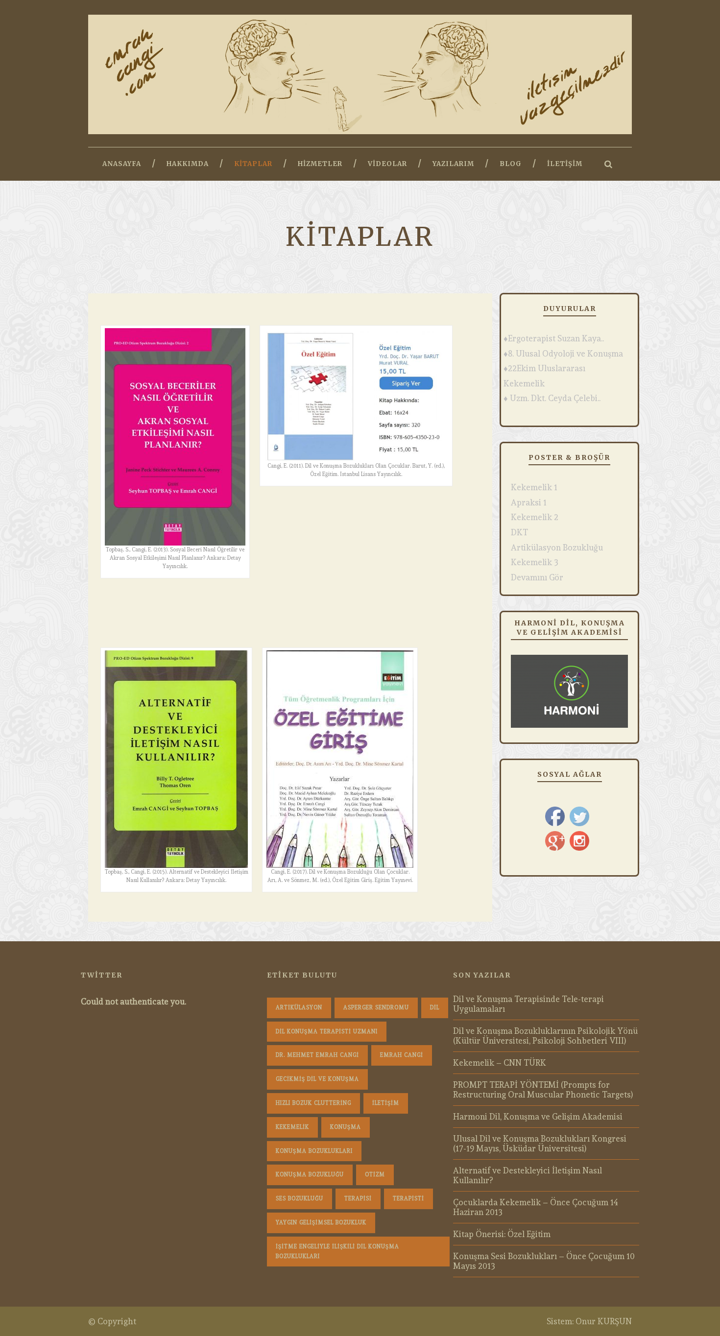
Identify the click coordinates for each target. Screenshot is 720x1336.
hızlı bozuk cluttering (313, 1103)
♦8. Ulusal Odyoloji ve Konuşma (563, 353)
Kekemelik (292, 1127)
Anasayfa (121, 164)
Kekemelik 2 (534, 517)
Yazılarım (453, 164)
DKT (519, 532)
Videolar (387, 164)
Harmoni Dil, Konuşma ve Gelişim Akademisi (538, 1116)
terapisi (358, 1198)
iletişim (385, 1103)
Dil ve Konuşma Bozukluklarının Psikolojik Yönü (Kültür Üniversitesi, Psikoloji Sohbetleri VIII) (545, 1036)
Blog (511, 164)
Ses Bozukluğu (299, 1198)
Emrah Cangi (401, 1055)
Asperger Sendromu (376, 1007)
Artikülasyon (299, 1007)
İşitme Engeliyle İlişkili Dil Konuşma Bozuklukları (337, 1251)
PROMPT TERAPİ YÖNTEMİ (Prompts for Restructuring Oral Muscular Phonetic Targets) (543, 1089)
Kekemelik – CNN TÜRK (499, 1063)
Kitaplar (253, 164)
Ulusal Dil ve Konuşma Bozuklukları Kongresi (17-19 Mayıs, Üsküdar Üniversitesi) (539, 1143)
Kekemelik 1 (534, 487)
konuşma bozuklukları (314, 1151)
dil (434, 1007)
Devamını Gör (537, 577)
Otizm (375, 1174)
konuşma (345, 1127)
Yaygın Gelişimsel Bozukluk (321, 1222)
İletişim (564, 164)
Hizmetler (320, 164)
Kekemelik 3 (534, 562)
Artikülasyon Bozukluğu (557, 547)
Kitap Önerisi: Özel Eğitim (502, 1234)
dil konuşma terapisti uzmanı (327, 1031)
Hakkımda (188, 164)
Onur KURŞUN (604, 1321)
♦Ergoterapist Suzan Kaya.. (554, 338)
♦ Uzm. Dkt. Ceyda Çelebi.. (552, 398)
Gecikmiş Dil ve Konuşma (317, 1079)
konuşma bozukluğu (310, 1174)
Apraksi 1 (529, 502)
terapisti (408, 1198)
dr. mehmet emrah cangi (317, 1055)
